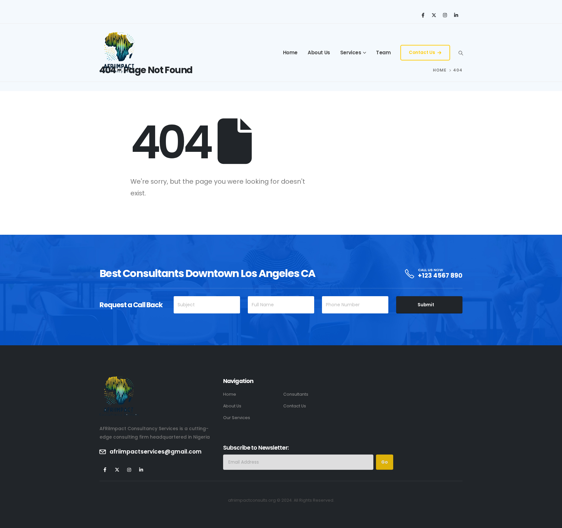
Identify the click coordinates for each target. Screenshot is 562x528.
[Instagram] (444, 15)
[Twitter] (433, 15)
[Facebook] (422, 15)
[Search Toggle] (460, 53)
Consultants (295, 394)
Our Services (236, 417)
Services (350, 52)
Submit (426, 305)
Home (290, 52)
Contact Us (422, 52)
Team (383, 52)
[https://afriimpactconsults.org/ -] (120, 52)
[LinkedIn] (456, 15)
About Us (319, 52)
